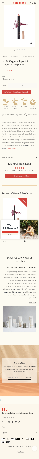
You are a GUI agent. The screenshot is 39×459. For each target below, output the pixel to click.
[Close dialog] (37, 221)
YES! (10, 231)
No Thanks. (10, 234)
